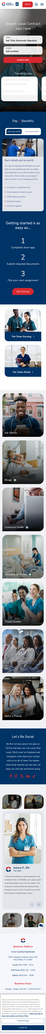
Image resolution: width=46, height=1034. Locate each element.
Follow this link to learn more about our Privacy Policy (22, 1015)
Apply (27, 4)
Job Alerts (11, 432)
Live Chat (41, 926)
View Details (20, 98)
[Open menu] (42, 4)
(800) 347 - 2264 (27, 970)
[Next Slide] (38, 904)
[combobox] (23, 51)
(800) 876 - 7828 (26, 975)
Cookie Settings (23, 1021)
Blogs (8, 480)
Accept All (23, 1028)
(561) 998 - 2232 (25, 965)
